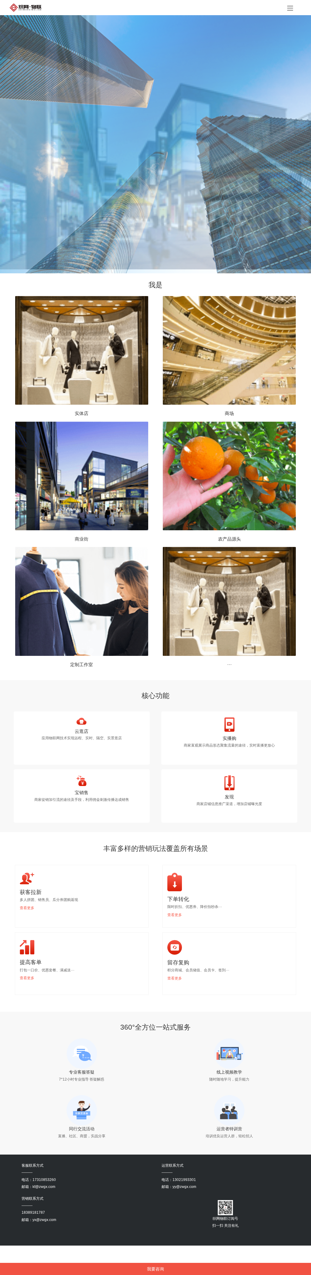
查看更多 (27, 908)
